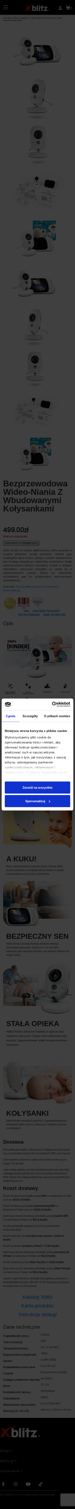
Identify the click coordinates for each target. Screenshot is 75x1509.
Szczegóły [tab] (30, 716)
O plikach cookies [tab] (57, 716)
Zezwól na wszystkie (37, 787)
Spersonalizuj (35, 801)
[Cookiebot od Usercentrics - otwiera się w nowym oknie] (53, 704)
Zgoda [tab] (10, 716)
